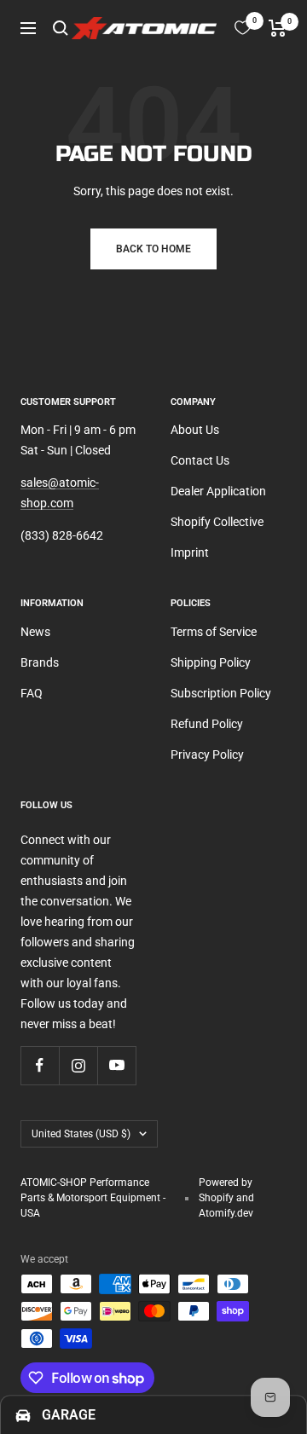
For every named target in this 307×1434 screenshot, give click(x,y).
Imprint (190, 552)
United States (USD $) (81, 1134)
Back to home (153, 249)
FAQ (31, 693)
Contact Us (200, 460)
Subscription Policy (221, 693)
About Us (195, 430)
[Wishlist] (243, 28)
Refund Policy (207, 724)
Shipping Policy (211, 662)
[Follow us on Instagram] (78, 1065)
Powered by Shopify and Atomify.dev (226, 1198)
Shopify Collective (217, 522)
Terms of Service (214, 632)
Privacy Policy (207, 754)
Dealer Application (218, 491)
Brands (39, 662)
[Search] (60, 28)
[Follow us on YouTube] (116, 1065)
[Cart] (278, 28)
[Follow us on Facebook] (39, 1065)
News (35, 632)
